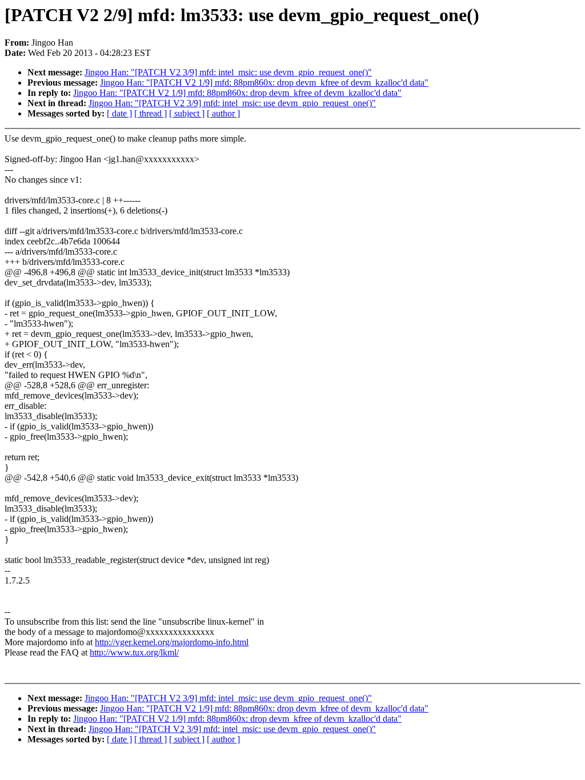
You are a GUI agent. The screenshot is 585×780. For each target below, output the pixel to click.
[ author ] (223, 113)
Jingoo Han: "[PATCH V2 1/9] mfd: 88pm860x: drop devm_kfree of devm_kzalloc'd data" (264, 82)
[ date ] (119, 113)
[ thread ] (150, 113)
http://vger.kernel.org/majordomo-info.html (172, 642)
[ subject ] (187, 113)
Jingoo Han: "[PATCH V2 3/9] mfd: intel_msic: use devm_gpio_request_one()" (228, 72)
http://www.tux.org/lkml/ (134, 652)
